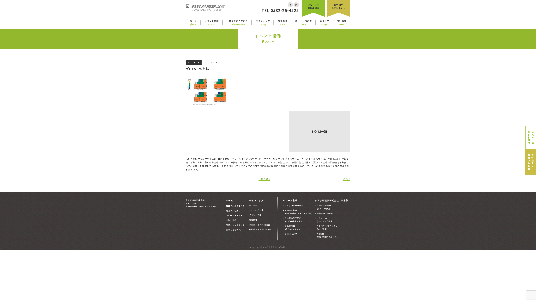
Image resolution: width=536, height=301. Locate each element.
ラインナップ (263, 22)
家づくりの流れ (233, 229)
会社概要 (341, 22)
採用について (290, 234)
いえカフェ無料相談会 (313, 6)
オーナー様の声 (303, 22)
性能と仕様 (231, 220)
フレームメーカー (234, 215)
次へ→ (346, 178)
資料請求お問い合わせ (339, 6)
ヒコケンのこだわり (237, 22)
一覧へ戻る (264, 178)
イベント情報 (211, 22)
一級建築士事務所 (324, 213)
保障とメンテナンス (235, 225)
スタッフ (324, 22)
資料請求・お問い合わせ (530, 162)
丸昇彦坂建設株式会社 (295, 205)
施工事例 (282, 22)
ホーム (193, 22)
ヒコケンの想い (233, 210)
